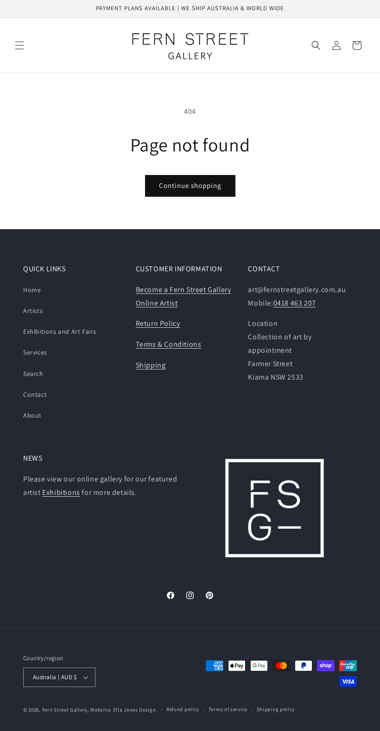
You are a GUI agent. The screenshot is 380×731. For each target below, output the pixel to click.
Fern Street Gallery (65, 709)
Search (33, 373)
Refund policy (182, 709)
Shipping (151, 365)
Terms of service (228, 709)
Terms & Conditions (169, 344)
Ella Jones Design (134, 709)
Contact (35, 394)
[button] (19, 45)
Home (32, 290)
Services (35, 352)
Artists (33, 310)
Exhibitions (61, 492)
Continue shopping (190, 185)
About (32, 415)
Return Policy (158, 323)
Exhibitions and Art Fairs (59, 331)
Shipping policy (276, 709)
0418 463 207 (294, 303)
